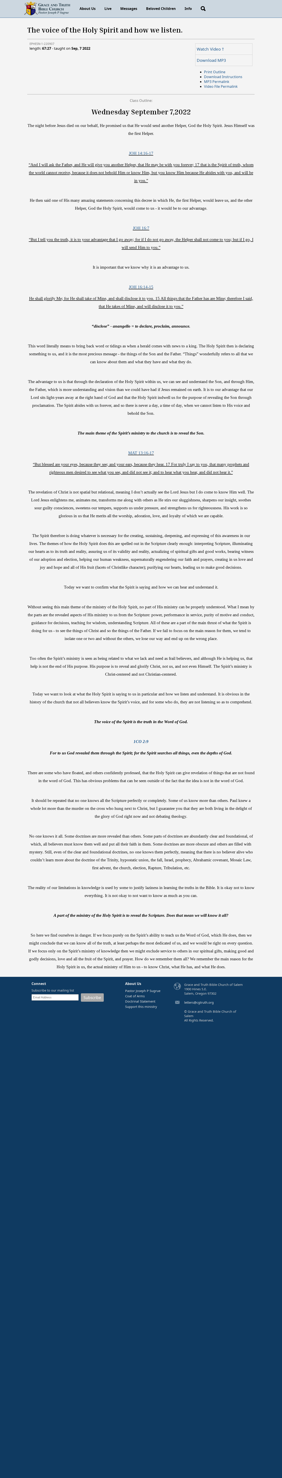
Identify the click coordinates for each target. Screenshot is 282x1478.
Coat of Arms (135, 996)
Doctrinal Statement (140, 1001)
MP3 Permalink (216, 81)
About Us (88, 8)
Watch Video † (210, 49)
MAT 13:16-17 (141, 453)
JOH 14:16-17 (141, 153)
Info (188, 8)
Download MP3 (211, 60)
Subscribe (92, 997)
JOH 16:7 (141, 228)
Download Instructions (223, 76)
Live (107, 8)
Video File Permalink (221, 86)
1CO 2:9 (141, 741)
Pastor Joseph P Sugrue (142, 990)
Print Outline (214, 72)
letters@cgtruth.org (199, 1002)
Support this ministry (141, 1006)
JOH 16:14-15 (141, 287)
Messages (128, 8)
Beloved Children (161, 8)
